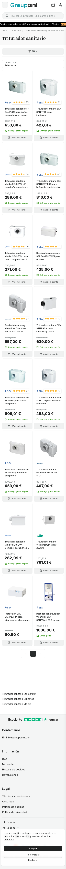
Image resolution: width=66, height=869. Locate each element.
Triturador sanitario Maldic (16, 703)
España (11, 822)
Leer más (9, 839)
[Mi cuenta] (60, 5)
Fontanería (16, 30)
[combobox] (33, 16)
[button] (21, 102)
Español (11, 827)
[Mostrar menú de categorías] (5, 5)
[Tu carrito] (53, 5)
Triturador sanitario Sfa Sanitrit (19, 693)
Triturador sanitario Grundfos (18, 698)
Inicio (4, 30)
